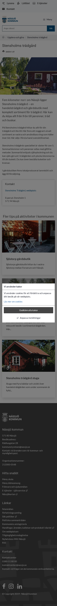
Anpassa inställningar (30, 318)
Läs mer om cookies (13, 301)
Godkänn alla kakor (28, 310)
